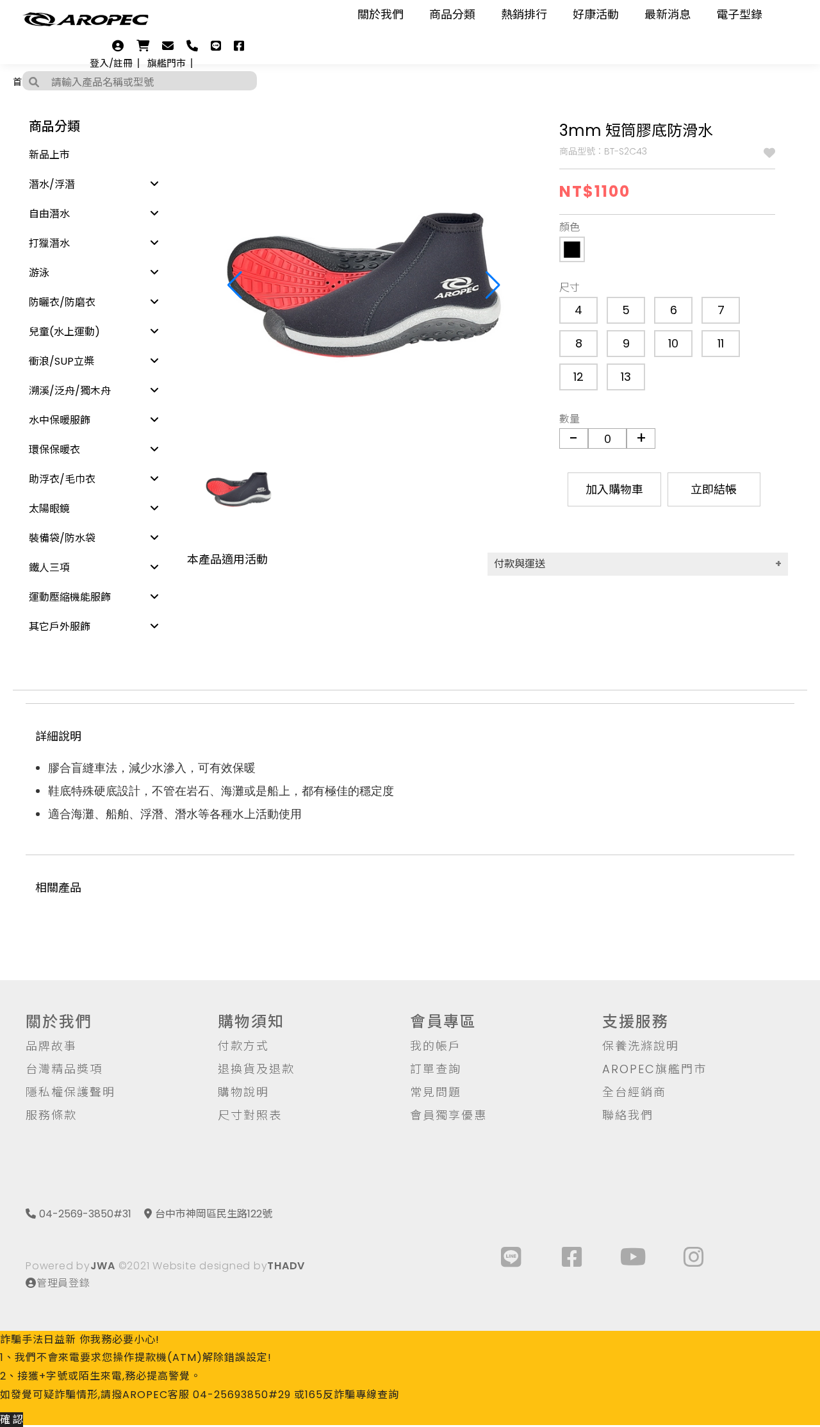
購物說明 (243, 1092)
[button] (493, 285)
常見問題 (435, 1092)
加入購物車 (614, 489)
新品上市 (49, 154)
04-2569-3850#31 (85, 1213)
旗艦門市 (166, 63)
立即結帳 (714, 489)
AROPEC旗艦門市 (654, 1069)
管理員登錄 (63, 1283)
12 (578, 377)
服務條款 (51, 1115)
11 (721, 343)
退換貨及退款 (256, 1069)
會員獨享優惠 (448, 1115)
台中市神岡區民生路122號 (213, 1213)
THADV (286, 1265)
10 (673, 343)
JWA (102, 1265)
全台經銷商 (634, 1092)
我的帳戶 (435, 1046)
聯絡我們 (627, 1115)
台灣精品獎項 (64, 1069)
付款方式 (243, 1046)
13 (626, 377)
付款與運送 (519, 563)
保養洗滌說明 (640, 1046)
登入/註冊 (111, 63)
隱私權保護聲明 (70, 1092)
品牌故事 (51, 1046)
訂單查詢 (435, 1069)
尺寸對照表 (250, 1115)
